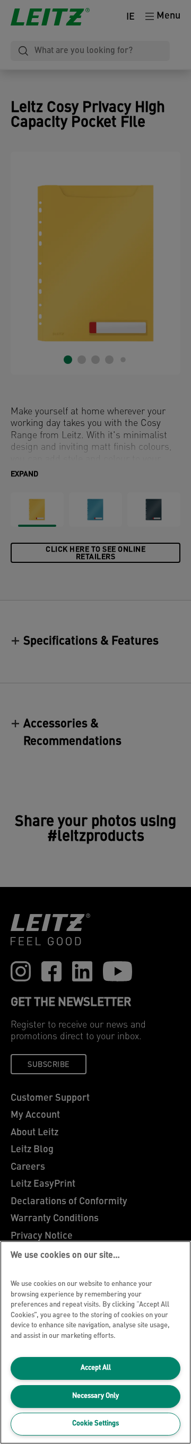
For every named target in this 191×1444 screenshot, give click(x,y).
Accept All (96, 1367)
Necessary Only (95, 1396)
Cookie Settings (95, 1423)
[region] (95, 1342)
